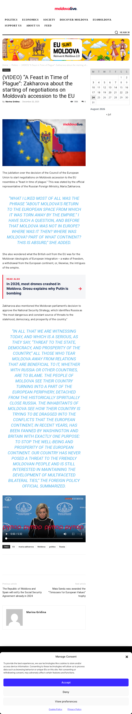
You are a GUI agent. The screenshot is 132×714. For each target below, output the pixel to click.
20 (110, 92)
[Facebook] (5, 109)
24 (93, 97)
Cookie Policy (55, 709)
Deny (66, 692)
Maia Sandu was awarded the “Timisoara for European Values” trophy (67, 592)
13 (110, 87)
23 (126, 92)
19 (104, 92)
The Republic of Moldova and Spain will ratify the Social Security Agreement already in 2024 (22, 592)
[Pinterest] (21, 109)
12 (104, 87)
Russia (62, 546)
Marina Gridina (13, 101)
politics (52, 546)
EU (13, 546)
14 (115, 87)
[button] (127, 656)
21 (115, 92)
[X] (13, 109)
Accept (66, 682)
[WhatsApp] (29, 109)
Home (5, 65)
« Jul (108, 114)
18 (98, 92)
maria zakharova (26, 546)
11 (98, 87)
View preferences (66, 701)
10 (93, 87)
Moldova (41, 546)
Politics (15, 65)
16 (126, 87)
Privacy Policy (74, 709)
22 (121, 92)
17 (93, 92)
